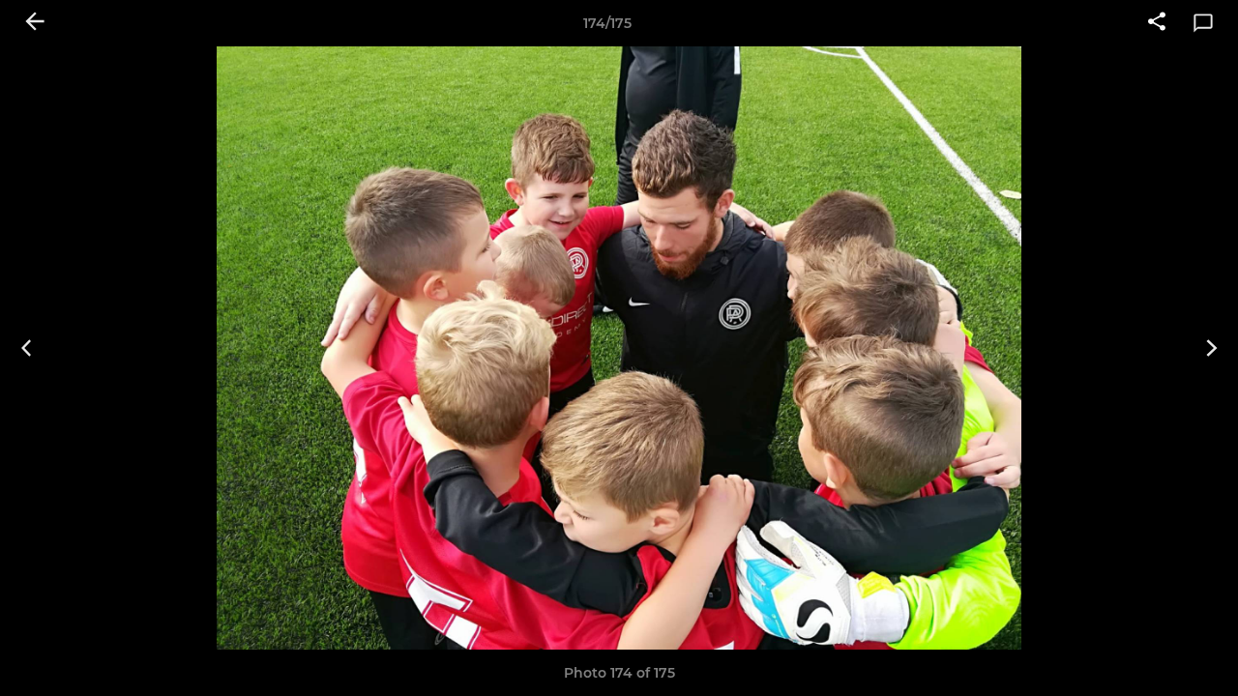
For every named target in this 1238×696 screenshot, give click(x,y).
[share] (1156, 23)
